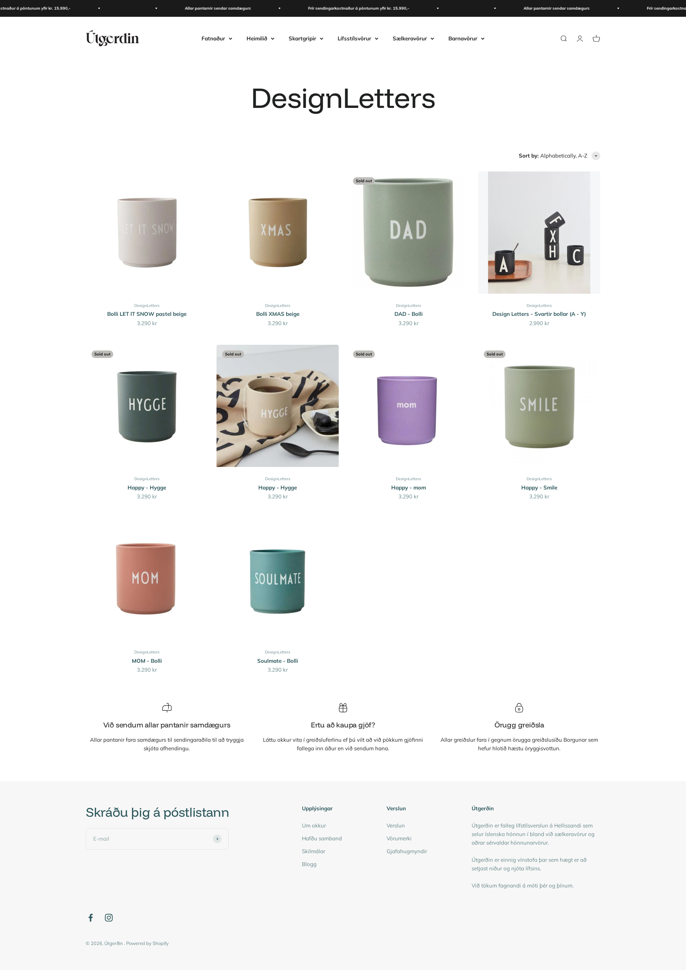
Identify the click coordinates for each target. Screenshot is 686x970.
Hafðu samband (322, 838)
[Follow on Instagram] (109, 917)
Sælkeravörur (410, 38)
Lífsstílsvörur (354, 38)
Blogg (309, 864)
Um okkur (314, 825)
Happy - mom (408, 487)
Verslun (396, 825)
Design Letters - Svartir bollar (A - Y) (539, 313)
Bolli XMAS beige (277, 313)
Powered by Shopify (147, 943)
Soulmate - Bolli (277, 660)
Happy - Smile (539, 487)
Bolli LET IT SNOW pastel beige (147, 313)
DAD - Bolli (408, 313)
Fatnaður (213, 38)
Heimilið (257, 38)
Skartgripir (302, 38)
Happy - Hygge (147, 487)
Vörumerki (399, 838)
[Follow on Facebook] (90, 917)
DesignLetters (146, 305)
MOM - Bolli (147, 660)
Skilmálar (313, 851)
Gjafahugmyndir (407, 851)
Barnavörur (462, 38)
